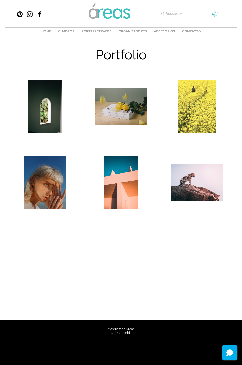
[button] (215, 13)
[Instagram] (30, 14)
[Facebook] (39, 14)
